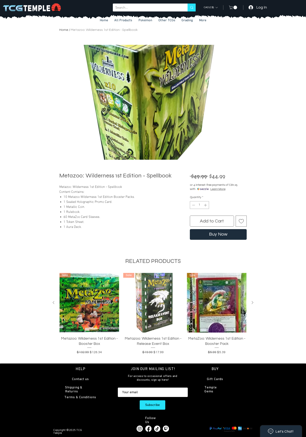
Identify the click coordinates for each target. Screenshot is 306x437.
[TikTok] (157, 429)
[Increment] (205, 205)
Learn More (217, 189)
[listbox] (210, 7)
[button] (166, 20)
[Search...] (192, 7)
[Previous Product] (53, 302)
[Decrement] (193, 205)
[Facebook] (148, 429)
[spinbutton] (199, 205)
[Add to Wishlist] (241, 221)
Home (63, 29)
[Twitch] (166, 429)
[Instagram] (140, 429)
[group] (153, 316)
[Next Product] (252, 302)
